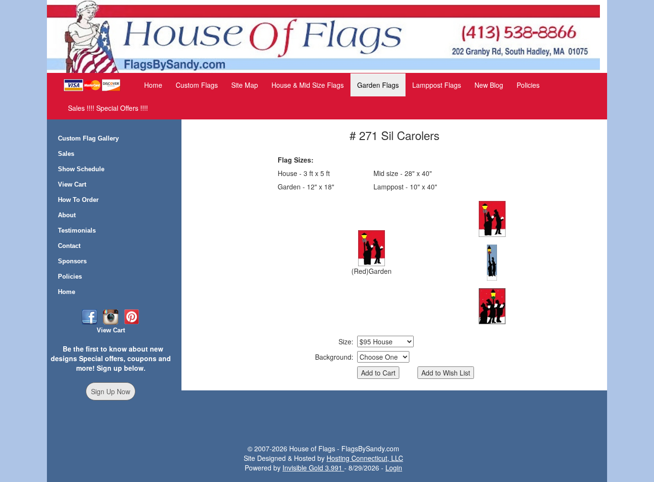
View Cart (72, 184)
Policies (528, 85)
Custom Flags (197, 85)
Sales (66, 153)
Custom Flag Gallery (88, 138)
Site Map (244, 85)
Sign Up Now (110, 391)
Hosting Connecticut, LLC (365, 458)
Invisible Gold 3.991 (313, 467)
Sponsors (72, 261)
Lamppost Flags (436, 85)
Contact (69, 245)
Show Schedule (81, 169)
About (67, 215)
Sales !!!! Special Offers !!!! (108, 108)
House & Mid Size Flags (307, 85)
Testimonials (77, 230)
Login (393, 467)
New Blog (488, 85)
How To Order (78, 199)
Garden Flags (378, 85)
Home (153, 85)
